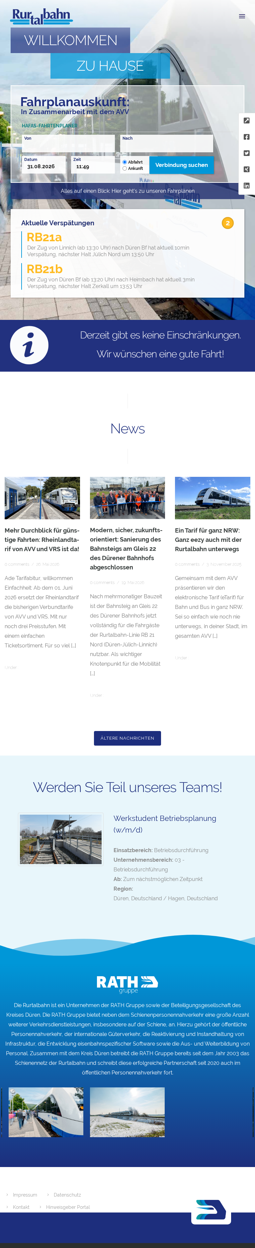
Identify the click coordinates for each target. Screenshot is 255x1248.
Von (27, 138)
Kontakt (21, 1207)
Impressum (25, 1195)
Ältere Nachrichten (127, 738)
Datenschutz (67, 1195)
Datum (30, 159)
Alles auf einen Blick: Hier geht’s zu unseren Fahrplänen (128, 191)
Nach (127, 138)
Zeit (77, 159)
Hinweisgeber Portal (68, 1207)
